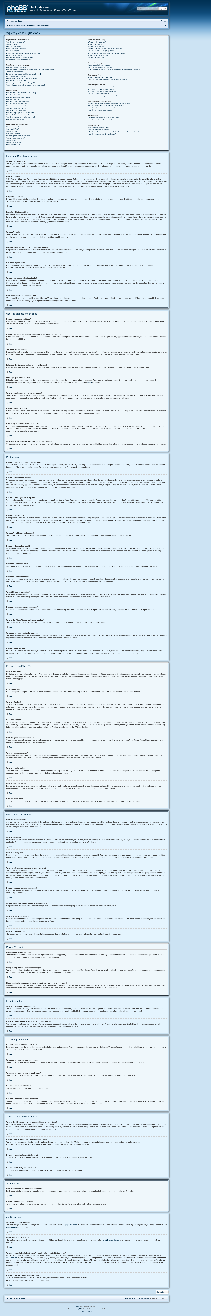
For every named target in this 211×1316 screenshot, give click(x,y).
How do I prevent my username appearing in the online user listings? (30, 69)
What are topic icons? (13, 144)
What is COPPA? (12, 44)
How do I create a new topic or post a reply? (21, 93)
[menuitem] (20, 21)
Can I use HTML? (12, 129)
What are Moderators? (96, 44)
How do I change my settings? (16, 67)
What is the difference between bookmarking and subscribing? (109, 103)
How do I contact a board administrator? (102, 134)
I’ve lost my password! (14, 55)
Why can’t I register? (13, 46)
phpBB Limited (71, 1225)
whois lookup (11, 1258)
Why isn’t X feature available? (98, 129)
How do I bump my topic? (15, 119)
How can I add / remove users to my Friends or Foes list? (108, 79)
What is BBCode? (12, 127)
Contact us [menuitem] (131, 1299)
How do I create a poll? (14, 99)
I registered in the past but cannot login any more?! (23, 53)
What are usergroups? (96, 46)
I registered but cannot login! (16, 48)
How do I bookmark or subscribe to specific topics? (106, 105)
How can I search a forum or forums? (101, 87)
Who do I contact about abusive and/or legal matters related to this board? (113, 132)
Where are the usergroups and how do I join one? (105, 48)
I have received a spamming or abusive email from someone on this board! (114, 69)
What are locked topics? (14, 142)
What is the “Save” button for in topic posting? (22, 115)
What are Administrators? (97, 42)
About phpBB (11, 1227)
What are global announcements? (18, 136)
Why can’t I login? (12, 51)
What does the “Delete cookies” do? (18, 60)
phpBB (89, 383)
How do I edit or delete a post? (16, 95)
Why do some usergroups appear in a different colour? (107, 53)
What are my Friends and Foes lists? (101, 77)
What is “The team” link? (96, 57)
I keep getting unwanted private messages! (103, 67)
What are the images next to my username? (21, 78)
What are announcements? (15, 138)
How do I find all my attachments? (100, 120)
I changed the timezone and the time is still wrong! (23, 74)
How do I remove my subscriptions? (100, 110)
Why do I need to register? (15, 42)
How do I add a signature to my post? (19, 97)
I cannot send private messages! (99, 65)
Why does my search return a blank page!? (103, 91)
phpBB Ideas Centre (111, 1240)
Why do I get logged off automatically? (19, 57)
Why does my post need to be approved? (20, 117)
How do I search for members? (99, 94)
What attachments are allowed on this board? (103, 118)
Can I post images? (13, 133)
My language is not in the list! (16, 76)
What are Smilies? (12, 131)
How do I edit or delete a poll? (16, 104)
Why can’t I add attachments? (16, 108)
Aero (77, 1306)
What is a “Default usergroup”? (99, 55)
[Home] (18, 8)
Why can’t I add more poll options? (18, 101)
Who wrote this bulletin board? (98, 127)
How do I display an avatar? (16, 80)
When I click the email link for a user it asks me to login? (25, 85)
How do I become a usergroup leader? (101, 51)
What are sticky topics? (14, 140)
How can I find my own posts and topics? (102, 96)
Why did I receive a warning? (16, 110)
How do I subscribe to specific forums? (101, 108)
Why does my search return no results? (102, 89)
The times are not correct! (15, 72)
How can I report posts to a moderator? (20, 113)
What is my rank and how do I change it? (20, 83)
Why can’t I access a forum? (16, 106)
